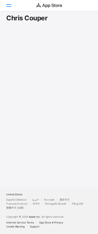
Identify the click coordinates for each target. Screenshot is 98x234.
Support (34, 226)
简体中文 (65, 199)
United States (14, 194)
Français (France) (17, 203)
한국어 (36, 203)
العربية (35, 199)
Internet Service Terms (20, 222)
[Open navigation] (8, 5)
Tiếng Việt (77, 203)
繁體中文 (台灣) (15, 207)
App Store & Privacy (51, 222)
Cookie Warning (15, 226)
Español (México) (16, 199)
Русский (49, 199)
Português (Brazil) (55, 203)
